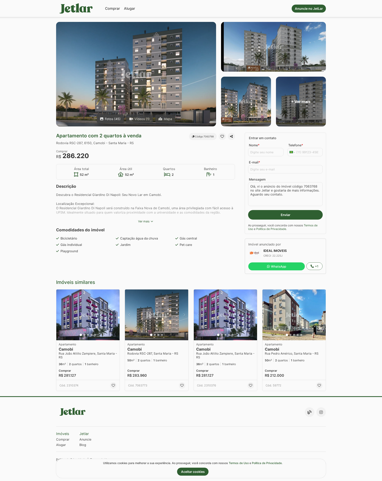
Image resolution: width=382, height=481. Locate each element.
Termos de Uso (239, 463)
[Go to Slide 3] (88, 335)
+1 (316, 266)
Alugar (129, 8)
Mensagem (257, 179)
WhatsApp (278, 266)
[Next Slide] (115, 314)
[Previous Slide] (60, 314)
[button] (88, 314)
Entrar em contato (262, 138)
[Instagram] (321, 412)
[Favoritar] (222, 136)
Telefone (295, 145)
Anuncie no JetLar (309, 9)
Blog (82, 445)
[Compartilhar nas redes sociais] (231, 136)
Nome (254, 145)
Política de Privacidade (271, 229)
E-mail (254, 162)
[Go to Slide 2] (84, 335)
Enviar (285, 215)
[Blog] (309, 412)
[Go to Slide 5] (95, 335)
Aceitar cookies (193, 472)
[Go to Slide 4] (92, 335)
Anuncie (85, 439)
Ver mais (144, 221)
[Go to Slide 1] (81, 335)
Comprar (112, 8)
